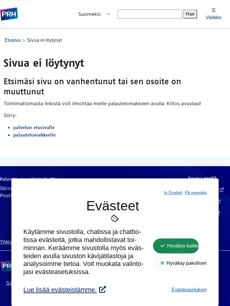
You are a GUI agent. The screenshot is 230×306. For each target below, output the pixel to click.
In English (173, 192)
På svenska (196, 192)
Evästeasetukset (189, 289)
